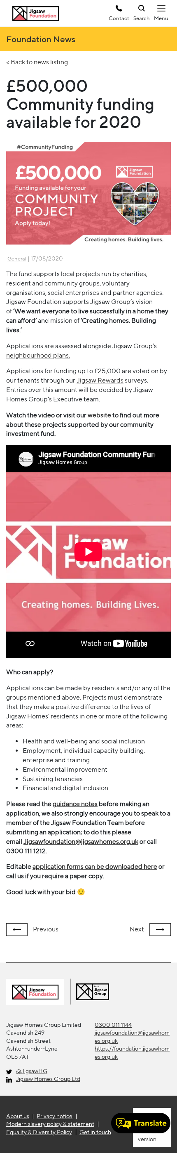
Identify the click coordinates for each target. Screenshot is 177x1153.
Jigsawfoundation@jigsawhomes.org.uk (80, 841)
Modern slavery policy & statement (50, 1124)
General (16, 259)
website (99, 415)
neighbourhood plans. (38, 355)
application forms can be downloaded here (95, 866)
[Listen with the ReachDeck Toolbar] (140, 1123)
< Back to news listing (37, 62)
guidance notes (75, 804)
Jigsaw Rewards (100, 380)
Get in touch (95, 1132)
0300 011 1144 (113, 1025)
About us (17, 1116)
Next (137, 929)
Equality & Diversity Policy (39, 1132)
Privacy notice (54, 1116)
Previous (45, 929)
